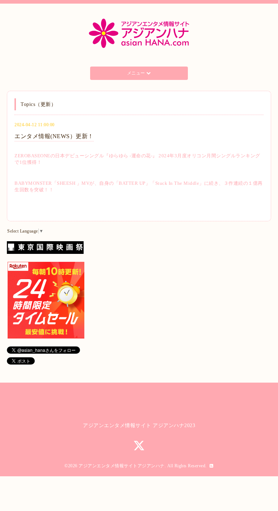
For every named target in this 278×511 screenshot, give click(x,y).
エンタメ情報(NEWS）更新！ (54, 136)
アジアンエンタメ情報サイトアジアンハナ (122, 465)
